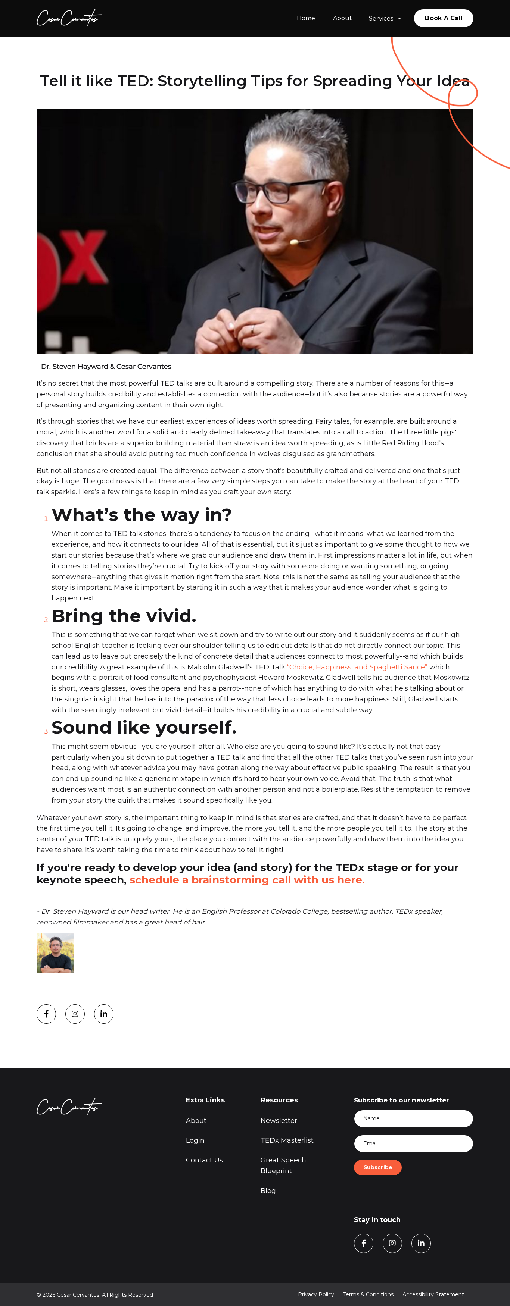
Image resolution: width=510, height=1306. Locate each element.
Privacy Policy (316, 1294)
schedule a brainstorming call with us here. (249, 879)
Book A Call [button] (444, 18)
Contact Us (204, 1160)
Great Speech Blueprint (283, 1165)
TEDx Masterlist (287, 1140)
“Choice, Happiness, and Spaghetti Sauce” (357, 667)
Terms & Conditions (368, 1294)
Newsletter (279, 1121)
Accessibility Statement (433, 1294)
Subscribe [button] (378, 1167)
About (342, 18)
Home (306, 18)
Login (195, 1140)
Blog (268, 1191)
